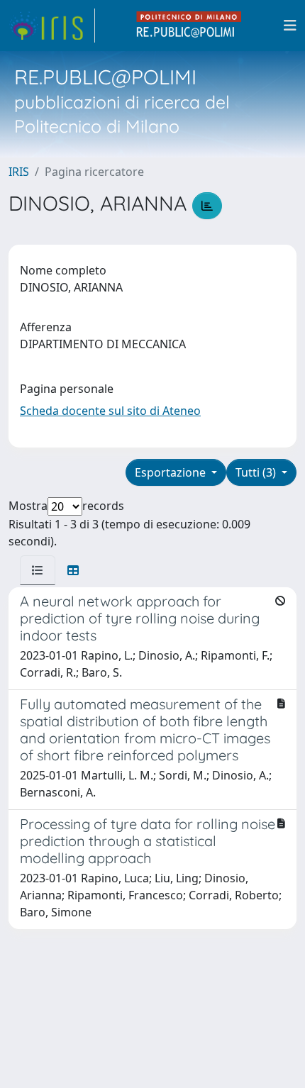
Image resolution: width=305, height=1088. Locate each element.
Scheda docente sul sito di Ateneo (110, 410)
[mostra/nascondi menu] (290, 25)
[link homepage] (52, 26)
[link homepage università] (189, 26)
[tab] (37, 570)
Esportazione (172, 472)
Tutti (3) (257, 472)
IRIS (19, 171)
